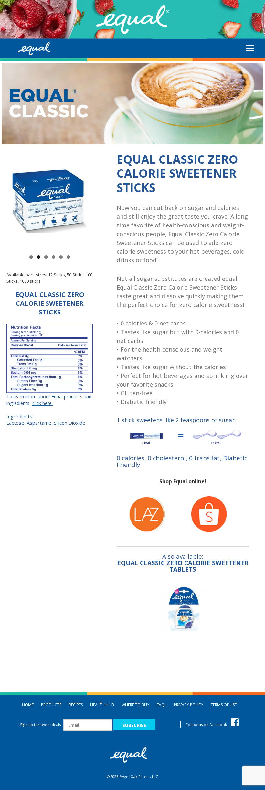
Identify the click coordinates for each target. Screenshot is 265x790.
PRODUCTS (51, 705)
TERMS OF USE (224, 705)
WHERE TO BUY (135, 705)
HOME (28, 705)
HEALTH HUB (102, 705)
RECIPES (76, 705)
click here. (42, 403)
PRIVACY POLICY (188, 705)
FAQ (161, 705)
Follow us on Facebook (207, 724)
